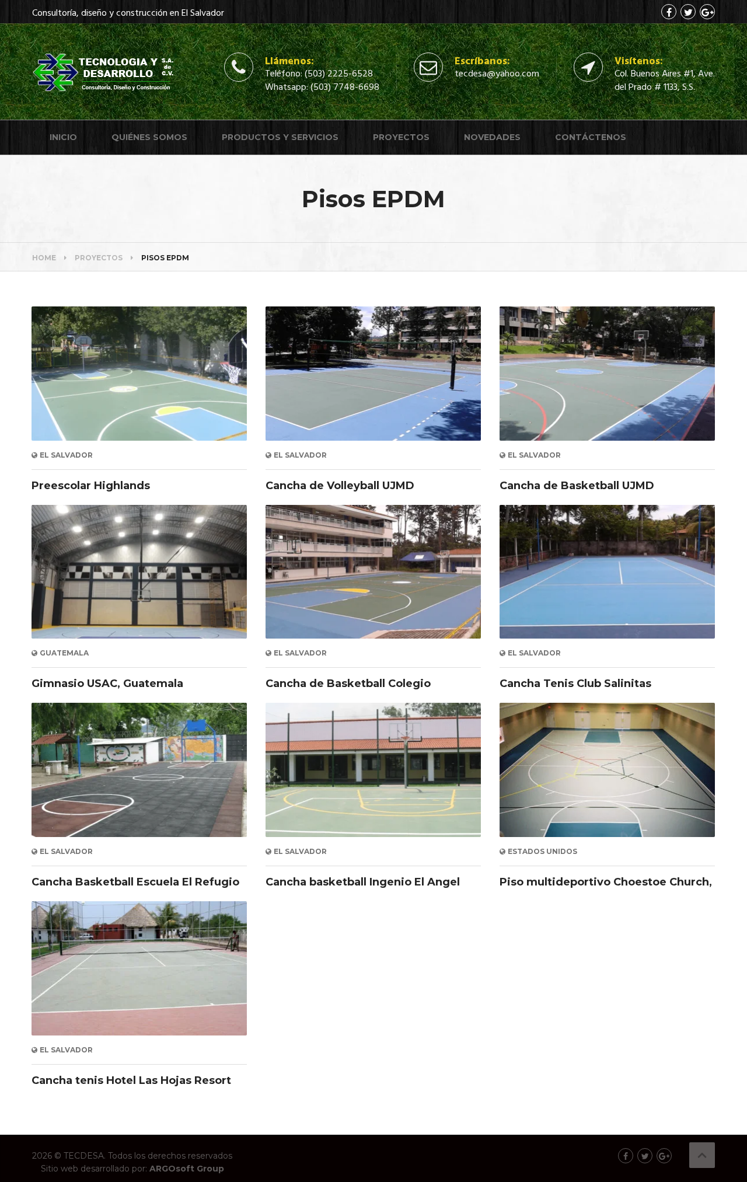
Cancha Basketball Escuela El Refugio (135, 882)
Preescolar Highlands (91, 485)
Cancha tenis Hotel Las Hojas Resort (131, 1080)
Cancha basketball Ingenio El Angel (363, 882)
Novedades (492, 137)
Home (44, 257)
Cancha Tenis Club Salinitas (575, 683)
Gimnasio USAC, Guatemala (107, 683)
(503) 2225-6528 (339, 74)
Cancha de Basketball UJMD (577, 485)
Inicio (63, 137)
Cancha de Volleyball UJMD (340, 485)
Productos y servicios (280, 137)
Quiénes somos (149, 137)
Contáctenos (590, 137)
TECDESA (84, 1155)
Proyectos (401, 137)
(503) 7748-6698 (344, 87)
